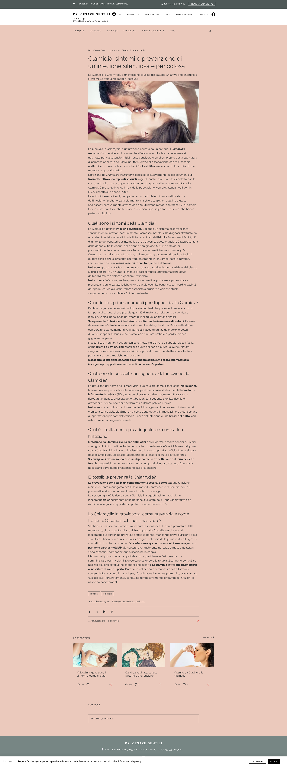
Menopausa (129, 30)
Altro (172, 30)
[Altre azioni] (197, 50)
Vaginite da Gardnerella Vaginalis (188, 674)
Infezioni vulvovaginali (153, 30)
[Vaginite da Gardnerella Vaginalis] (192, 655)
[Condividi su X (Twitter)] (97, 611)
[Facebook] (213, 14)
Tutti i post (78, 30)
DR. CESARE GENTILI (91, 14)
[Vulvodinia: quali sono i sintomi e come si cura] (95, 655)
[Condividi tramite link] (111, 611)
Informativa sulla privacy (129, 761)
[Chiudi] (283, 761)
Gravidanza (95, 30)
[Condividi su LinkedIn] (104, 611)
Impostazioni (257, 761)
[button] (167, 14)
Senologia (112, 30)
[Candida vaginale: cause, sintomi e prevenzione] (143, 655)
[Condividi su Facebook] (89, 611)
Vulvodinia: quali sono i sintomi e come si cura (91, 674)
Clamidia (107, 594)
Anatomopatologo (97, 21)
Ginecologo (80, 18)
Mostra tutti (208, 637)
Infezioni (94, 594)
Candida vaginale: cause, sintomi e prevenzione (141, 674)
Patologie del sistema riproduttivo (128, 601)
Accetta (273, 761)
